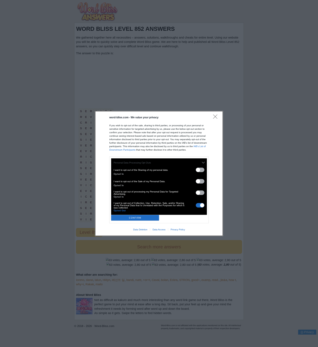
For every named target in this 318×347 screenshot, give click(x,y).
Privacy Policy (178, 229)
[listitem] (159, 162)
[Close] (216, 118)
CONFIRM (135, 218)
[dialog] (159, 173)
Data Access (159, 229)
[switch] (200, 170)
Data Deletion (140, 229)
